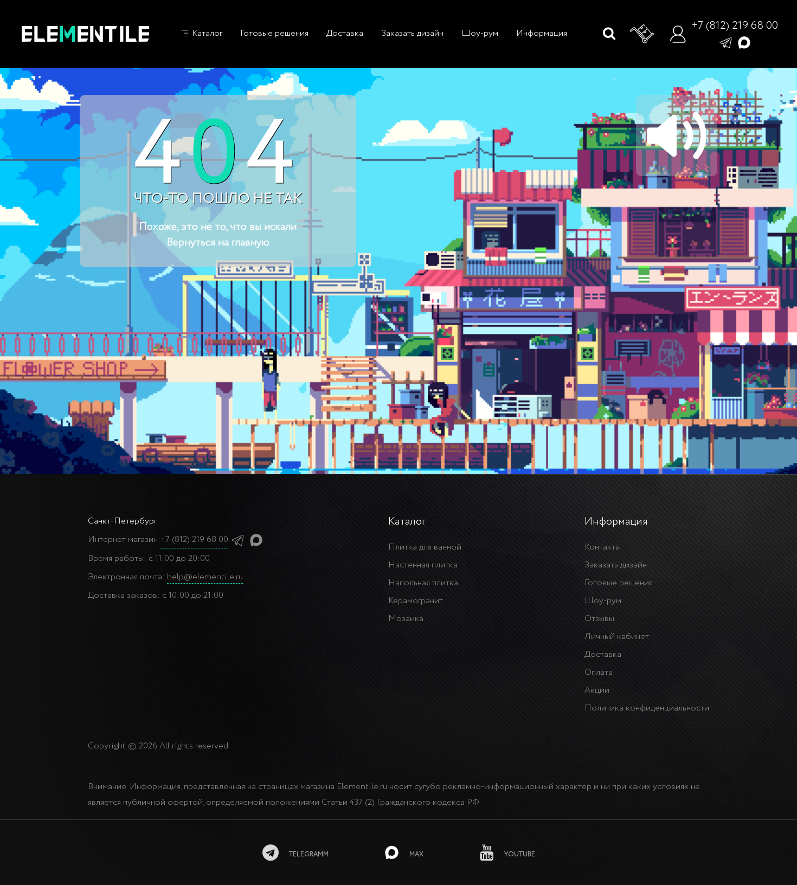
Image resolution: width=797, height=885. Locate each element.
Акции (596, 690)
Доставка (344, 33)
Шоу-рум (479, 33)
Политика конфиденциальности (646, 708)
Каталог (206, 33)
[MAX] (744, 42)
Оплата (598, 672)
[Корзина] (642, 34)
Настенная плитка (423, 565)
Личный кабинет (616, 636)
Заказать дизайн (412, 33)
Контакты (602, 547)
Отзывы (599, 618)
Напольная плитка (423, 583)
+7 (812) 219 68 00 (734, 26)
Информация (541, 33)
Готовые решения (274, 33)
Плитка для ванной (424, 547)
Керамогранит (415, 601)
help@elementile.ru (205, 577)
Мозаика (405, 618)
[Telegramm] (725, 42)
